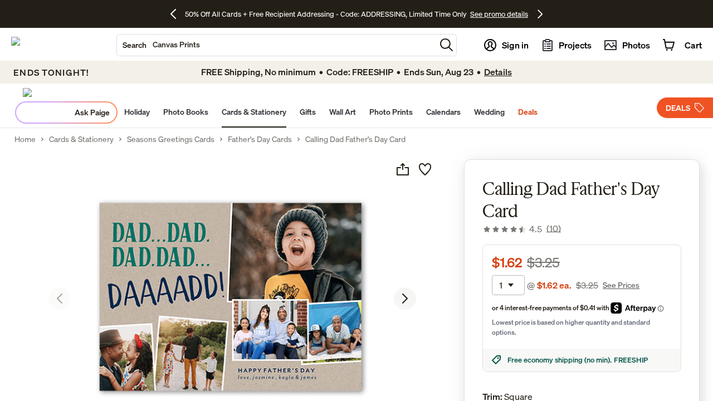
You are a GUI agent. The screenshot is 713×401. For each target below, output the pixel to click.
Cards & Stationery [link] (81, 139)
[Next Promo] (540, 13)
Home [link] (25, 139)
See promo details (499, 14)
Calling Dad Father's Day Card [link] (355, 139)
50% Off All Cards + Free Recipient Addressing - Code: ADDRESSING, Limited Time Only (326, 14)
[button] (446, 45)
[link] (521, 229)
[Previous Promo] (177, 14)
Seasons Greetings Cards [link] (170, 139)
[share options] (403, 169)
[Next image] (405, 298)
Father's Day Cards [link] (260, 139)
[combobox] (276, 45)
